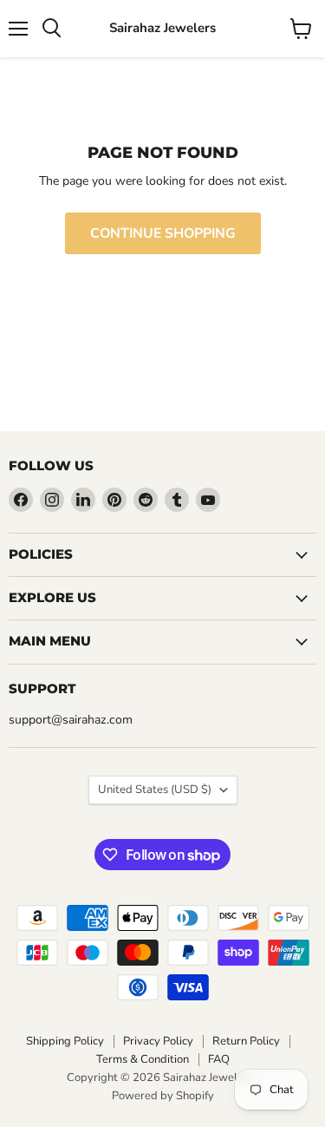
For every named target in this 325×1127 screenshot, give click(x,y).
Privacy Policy (158, 1041)
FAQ (219, 1059)
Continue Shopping (163, 233)
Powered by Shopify (163, 1096)
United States (154, 789)
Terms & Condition (142, 1059)
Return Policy (246, 1041)
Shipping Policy (65, 1041)
